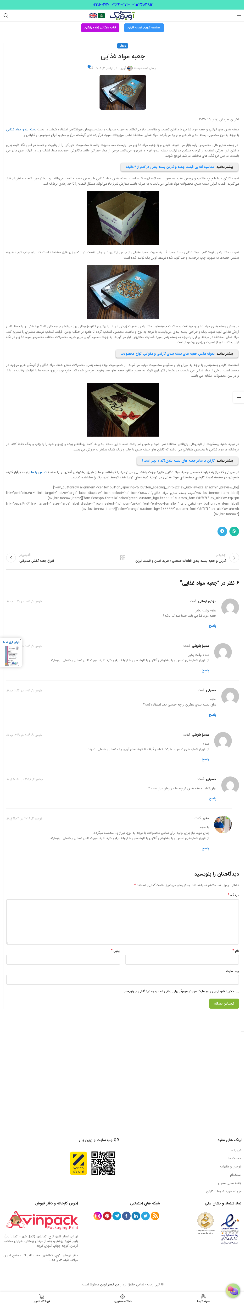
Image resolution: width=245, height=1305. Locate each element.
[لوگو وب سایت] (122, 15)
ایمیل (115, 950)
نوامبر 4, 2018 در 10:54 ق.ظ (24, 779)
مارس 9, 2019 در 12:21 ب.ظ (24, 645)
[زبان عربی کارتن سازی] (101, 15)
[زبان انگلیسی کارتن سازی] (93, 15)
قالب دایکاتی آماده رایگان (100, 27)
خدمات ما (234, 1158)
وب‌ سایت (232, 970)
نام (236, 950)
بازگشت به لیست (122, 557)
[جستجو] (6, 15)
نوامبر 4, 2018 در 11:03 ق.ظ (24, 818)
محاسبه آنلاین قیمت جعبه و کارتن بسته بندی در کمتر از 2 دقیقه (170, 167)
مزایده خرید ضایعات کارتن (223, 1191)
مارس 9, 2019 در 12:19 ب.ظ (24, 601)
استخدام (235, 1174)
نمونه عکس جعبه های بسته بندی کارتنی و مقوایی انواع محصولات (168, 353)
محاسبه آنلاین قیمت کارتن (144, 27)
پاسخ (212, 625)
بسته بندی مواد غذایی (21, 129)
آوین (123, 68)
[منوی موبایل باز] (239, 15)
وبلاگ (122, 46)
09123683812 (142, 5)
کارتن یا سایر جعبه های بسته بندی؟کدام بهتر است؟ (178, 460)
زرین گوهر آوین (111, 1284)
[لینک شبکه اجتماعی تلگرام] (222, 531)
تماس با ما (39, 472)
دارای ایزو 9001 (11, 642)
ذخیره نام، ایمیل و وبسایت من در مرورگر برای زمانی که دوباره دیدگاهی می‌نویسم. (178, 991)
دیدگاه (233, 895)
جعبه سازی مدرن (229, 1183)
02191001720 (101, 5)
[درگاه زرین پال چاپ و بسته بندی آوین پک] (78, 1163)
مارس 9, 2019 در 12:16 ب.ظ (24, 690)
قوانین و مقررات (230, 1166)
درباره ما (236, 1150)
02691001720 (121, 5)
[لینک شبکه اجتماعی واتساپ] (234, 531)
